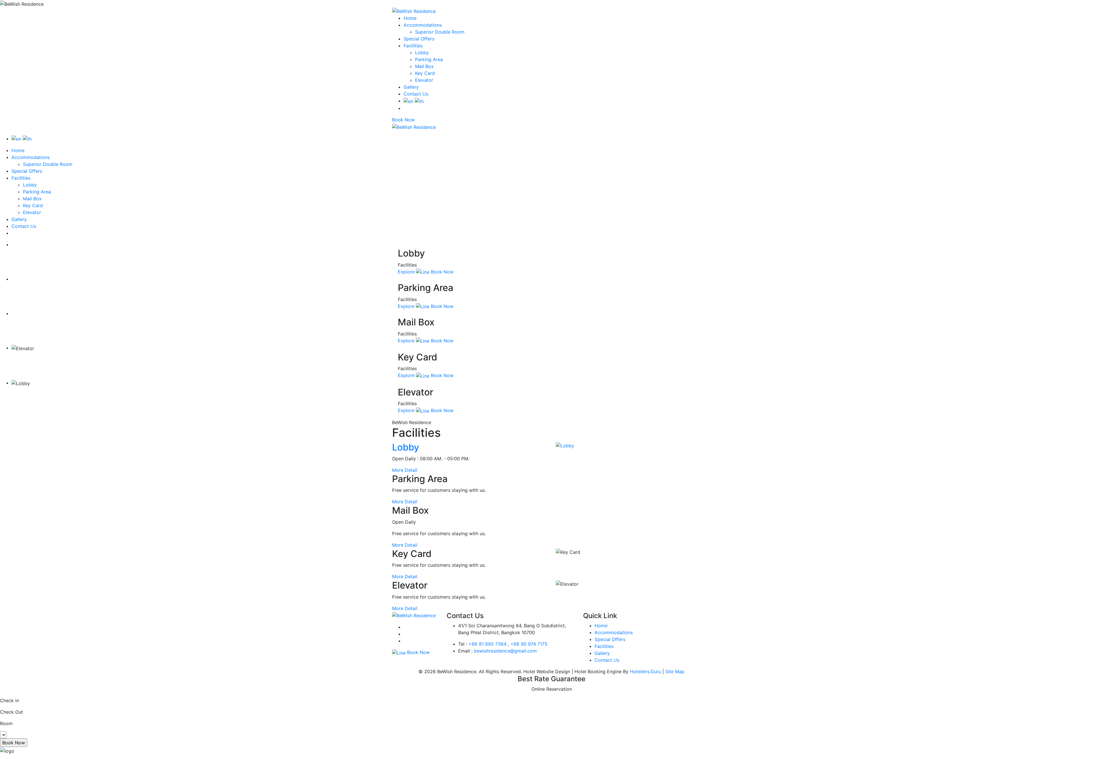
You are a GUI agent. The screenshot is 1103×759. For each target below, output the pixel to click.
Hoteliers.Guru (645, 671)
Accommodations (423, 25)
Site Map (674, 671)
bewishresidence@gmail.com (505, 651)
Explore (406, 272)
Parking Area (429, 59)
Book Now (403, 120)
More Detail (404, 470)
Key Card (425, 73)
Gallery (411, 87)
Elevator (424, 80)
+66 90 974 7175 (528, 644)
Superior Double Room (439, 32)
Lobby (422, 52)
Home (410, 18)
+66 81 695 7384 (487, 644)
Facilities (413, 45)
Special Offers (419, 39)
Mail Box (424, 66)
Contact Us (416, 94)
